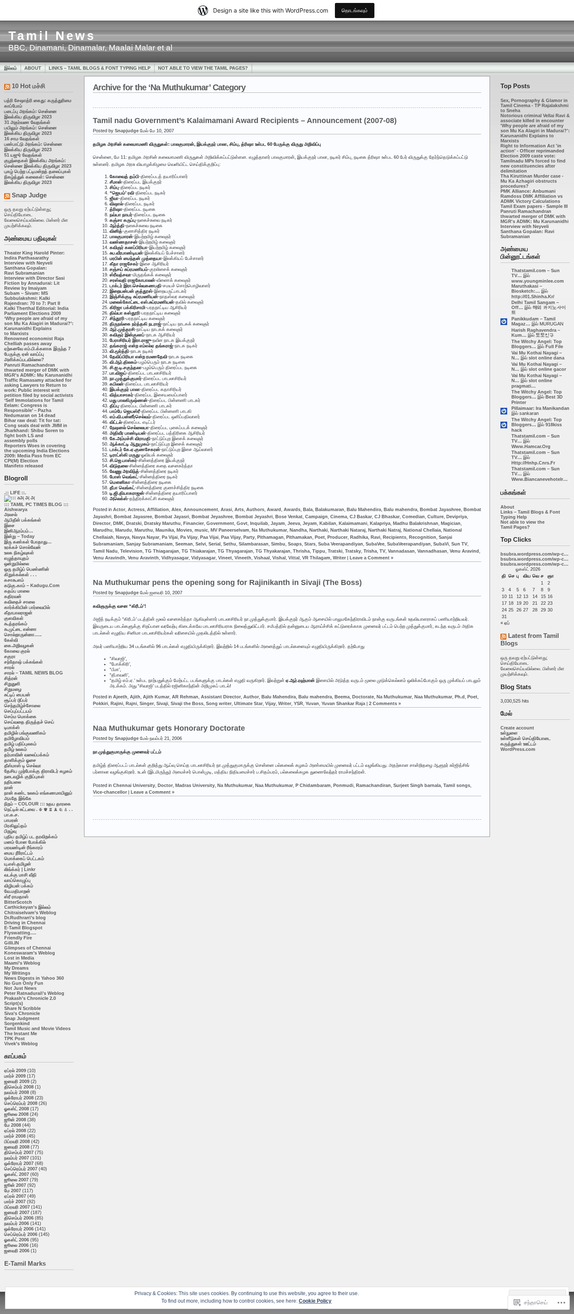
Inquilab (259, 523)
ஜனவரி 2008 (16, 1146)
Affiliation (158, 509)
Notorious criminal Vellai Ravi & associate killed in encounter (535, 118)
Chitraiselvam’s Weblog (30, 912)
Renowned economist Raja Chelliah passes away (34, 341)
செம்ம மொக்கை (20, 716)
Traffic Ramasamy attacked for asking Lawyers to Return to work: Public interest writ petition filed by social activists (38, 388)
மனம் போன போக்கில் (25, 842)
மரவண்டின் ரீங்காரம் (23, 847)
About (32, 68)
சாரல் (9, 667)
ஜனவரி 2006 (16, 1250)
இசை (9, 525)
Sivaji (162, 703)
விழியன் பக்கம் (18, 885)
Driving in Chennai (24, 922)
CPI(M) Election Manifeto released (23, 463)
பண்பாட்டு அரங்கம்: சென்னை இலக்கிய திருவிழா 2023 (33, 147)
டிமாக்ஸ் (12, 727)
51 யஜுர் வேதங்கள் (23, 154)
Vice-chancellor (110, 792)
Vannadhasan (432, 550)
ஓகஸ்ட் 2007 (16, 1174)
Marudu (123, 529)
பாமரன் (11, 820)
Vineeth (242, 557)
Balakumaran (329, 509)
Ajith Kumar (156, 696)
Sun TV (459, 543)
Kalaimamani (353, 523)
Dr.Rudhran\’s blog (25, 917)
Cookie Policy (315, 1301)
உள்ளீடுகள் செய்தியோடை (525, 738)
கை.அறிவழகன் (19, 645)
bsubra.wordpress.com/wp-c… (534, 553)
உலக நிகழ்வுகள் (19, 552)
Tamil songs (456, 785)
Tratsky (353, 550)
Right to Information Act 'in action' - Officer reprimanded (532, 148)
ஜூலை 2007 (16, 1179)
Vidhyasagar (175, 557)
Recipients (394, 537)
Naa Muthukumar (433, 696)
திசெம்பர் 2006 (19, 1217)
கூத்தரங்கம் (15, 623)
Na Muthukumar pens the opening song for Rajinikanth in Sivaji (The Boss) (227, 582)
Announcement (201, 509)
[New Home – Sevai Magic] (19, 497)
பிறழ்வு (10, 831)
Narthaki (318, 529)
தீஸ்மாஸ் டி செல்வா (22, 765)
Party (249, 537)
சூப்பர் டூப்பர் (16, 700)
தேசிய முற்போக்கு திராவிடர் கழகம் (38, 771)
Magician (451, 523)
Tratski (335, 550)
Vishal (279, 557)
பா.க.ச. (11, 814)
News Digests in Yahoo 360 (34, 978)
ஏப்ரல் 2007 (15, 1196)
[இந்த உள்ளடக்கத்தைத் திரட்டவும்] (7, 87)
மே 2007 (12, 1190)
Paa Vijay (231, 537)
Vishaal (262, 557)
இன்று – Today (19, 536)
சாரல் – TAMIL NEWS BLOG (33, 672)
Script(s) (13, 1003)
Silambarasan (254, 543)
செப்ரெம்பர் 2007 (20, 1168)
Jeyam (310, 523)
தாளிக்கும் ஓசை (20, 760)
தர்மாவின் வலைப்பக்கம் (26, 754)
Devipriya (456, 516)
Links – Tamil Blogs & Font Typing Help (99, 68)
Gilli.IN (11, 942)
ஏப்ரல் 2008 (15, 1130)
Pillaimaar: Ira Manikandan (540, 408)
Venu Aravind (464, 550)
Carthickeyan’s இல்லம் (27, 907)
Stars (310, 543)
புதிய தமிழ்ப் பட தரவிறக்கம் (31, 836)
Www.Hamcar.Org (530, 446)
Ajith (135, 696)
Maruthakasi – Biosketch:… (526, 288)
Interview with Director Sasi (34, 278)
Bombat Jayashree (440, 509)
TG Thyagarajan (235, 550)
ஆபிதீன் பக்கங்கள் (22, 519)
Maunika (164, 529)
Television (131, 550)
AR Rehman (185, 696)
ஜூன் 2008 (15, 1119)
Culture (435, 516)
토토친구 (545, 335)
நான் (8, 787)
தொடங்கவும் (355, 10)
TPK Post (14, 1038)
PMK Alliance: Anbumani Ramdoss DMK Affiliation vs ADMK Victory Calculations (531, 196)
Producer (337, 537)
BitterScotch (18, 902)
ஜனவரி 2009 (16, 1081)
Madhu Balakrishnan (415, 523)
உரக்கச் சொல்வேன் (22, 547)
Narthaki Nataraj (348, 529)
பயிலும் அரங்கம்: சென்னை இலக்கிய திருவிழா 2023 (30, 130)
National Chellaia (422, 529)
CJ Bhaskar (387, 516)
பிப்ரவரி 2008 (17, 1141)
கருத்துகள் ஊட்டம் (518, 743)
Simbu (278, 543)
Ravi (375, 537)
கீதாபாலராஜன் (18, 612)
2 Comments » (385, 703)
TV (382, 550)
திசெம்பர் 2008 (19, 1086)
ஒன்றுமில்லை (16, 563)
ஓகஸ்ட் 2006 (16, 1239)
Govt (242, 523)
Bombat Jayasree (133, 516)
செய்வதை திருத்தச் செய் (29, 721)
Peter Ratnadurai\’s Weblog (34, 993)
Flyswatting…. (20, 932)
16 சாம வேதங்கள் (21, 138)
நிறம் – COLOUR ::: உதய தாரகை (37, 803)
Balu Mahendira (364, 509)
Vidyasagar (203, 557)
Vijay (270, 703)
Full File (554, 346)
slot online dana (546, 357)
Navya (122, 537)
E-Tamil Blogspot (23, 927)
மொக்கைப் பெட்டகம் (24, 858)
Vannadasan (401, 550)
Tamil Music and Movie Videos (37, 1028)
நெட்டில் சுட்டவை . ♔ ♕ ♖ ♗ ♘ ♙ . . (38, 809)
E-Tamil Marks (25, 1263)
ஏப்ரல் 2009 (15, 1070)
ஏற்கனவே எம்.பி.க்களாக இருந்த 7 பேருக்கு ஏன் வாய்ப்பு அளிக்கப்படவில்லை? (37, 354)
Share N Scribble (22, 1008)
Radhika (359, 537)
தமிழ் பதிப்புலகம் (20, 743)
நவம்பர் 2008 (16, 1092)
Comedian (413, 516)
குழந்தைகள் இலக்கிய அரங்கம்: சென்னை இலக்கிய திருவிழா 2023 (37, 163)
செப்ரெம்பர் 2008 (20, 1103)
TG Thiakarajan (198, 550)
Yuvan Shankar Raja (343, 703)
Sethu (229, 543)
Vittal (294, 557)
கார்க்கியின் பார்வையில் (27, 607)
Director (102, 523)
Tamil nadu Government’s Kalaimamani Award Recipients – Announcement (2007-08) (245, 120)
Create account (517, 727)
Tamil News (52, 35)
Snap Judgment (21, 1018)
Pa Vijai (170, 537)
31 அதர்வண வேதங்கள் (27, 122)
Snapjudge (127, 130)
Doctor (165, 785)
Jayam (278, 523)
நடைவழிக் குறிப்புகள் (24, 776)
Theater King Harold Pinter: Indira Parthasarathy (34, 255)
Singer (147, 703)
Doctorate (363, 696)
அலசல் (10, 514)
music (201, 529)
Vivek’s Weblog (21, 1043)
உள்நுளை (509, 732)
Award (274, 509)
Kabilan (327, 523)
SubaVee (375, 543)
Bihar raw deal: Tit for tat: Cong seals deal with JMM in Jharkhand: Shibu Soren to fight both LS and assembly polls (35, 430)
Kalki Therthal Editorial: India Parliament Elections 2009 (36, 311)
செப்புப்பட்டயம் (18, 710)
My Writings (17, 973)
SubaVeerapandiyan (409, 543)
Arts (239, 509)
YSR (298, 703)
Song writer (219, 703)
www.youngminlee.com (537, 280)
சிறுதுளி (12, 683)
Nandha (298, 529)
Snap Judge (29, 195)
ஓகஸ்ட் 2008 (16, 1108)
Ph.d (460, 696)
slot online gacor (547, 369)
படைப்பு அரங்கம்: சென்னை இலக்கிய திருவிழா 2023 (30, 114)
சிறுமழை (12, 689)
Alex (176, 509)
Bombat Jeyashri (254, 516)
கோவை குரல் (17, 650)
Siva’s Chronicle (22, 1013)
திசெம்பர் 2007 (19, 1152)
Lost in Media (19, 957)
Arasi (226, 509)
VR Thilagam (316, 557)
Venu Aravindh (109, 557)
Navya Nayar (145, 537)
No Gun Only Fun (23, 983)
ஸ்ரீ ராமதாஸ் (16, 896)
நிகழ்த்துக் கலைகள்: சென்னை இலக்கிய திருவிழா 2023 (34, 179)
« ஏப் (505, 622)
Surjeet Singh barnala (417, 785)
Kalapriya (380, 523)
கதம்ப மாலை (16, 590)
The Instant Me (20, 1033)
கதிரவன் (12, 596)
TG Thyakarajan (272, 550)
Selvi (200, 543)
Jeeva (293, 523)
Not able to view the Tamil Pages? (203, 68)
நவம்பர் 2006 (16, 1223)
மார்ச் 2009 (15, 1075)
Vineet (225, 557)
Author (251, 696)
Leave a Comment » (371, 557)
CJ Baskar (361, 516)
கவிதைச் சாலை (19, 601)
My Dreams (16, 967)
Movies (184, 529)
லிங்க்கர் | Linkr (19, 869)
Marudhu (103, 529)
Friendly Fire (18, 937)
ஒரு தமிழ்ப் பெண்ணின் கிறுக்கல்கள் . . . (26, 572)
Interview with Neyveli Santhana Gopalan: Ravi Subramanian (28, 267)
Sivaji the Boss (187, 703)
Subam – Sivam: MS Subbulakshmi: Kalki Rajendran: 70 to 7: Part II (32, 298)
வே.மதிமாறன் (17, 891)
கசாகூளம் (14, 579)
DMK (118, 523)
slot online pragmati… (531, 383)
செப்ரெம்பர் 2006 (20, 1234)
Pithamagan (270, 537)
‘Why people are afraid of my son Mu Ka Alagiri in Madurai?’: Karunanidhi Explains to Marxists (39, 326)
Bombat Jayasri (172, 516)
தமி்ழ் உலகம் (15, 749)
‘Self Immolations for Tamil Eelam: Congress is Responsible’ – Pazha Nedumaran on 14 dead (33, 408)
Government (220, 523)
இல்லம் (10, 68)
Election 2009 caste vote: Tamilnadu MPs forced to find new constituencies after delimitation (533, 163)
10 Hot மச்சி (28, 85)
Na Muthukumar (269, 529)
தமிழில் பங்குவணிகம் (25, 732)
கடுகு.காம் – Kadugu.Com (32, 585)
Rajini (117, 703)
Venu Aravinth (143, 557)
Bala (308, 509)
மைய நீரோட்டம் (18, 852)
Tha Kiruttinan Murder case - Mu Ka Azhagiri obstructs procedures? (531, 181)
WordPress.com (517, 749)
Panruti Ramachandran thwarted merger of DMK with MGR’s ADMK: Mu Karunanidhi (38, 370)
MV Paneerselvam (230, 529)
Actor (119, 509)
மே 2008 (12, 1125)
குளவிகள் (14, 618)
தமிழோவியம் (16, 738)
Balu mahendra (400, 509)
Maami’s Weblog (22, 962)
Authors (255, 509)
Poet (320, 537)
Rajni (131, 703)
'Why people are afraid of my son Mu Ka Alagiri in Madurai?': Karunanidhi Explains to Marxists (535, 133)
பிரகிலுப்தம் (15, 825)
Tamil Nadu (105, 550)
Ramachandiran (373, 785)
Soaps (295, 543)
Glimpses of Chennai (27, 947)
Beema (342, 696)
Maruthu (143, 529)
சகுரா (10, 656)
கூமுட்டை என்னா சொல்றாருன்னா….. (23, 632)
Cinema (338, 516)
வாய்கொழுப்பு (17, 880)
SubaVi (441, 543)
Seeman (184, 543)
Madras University (195, 785)
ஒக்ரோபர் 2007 (19, 1163)
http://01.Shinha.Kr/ (532, 296)
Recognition (422, 537)
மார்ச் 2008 (15, 1135)
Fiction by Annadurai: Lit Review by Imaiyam (32, 286)
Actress (136, 509)
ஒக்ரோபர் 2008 (19, 1097)
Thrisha (301, 550)
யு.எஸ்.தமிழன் (17, 863)
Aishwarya (15, 509)
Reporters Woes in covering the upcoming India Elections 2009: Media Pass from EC (36, 450)
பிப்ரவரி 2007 (17, 1206)
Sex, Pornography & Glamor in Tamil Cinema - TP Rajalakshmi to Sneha (534, 105)
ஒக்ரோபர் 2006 (19, 1228)
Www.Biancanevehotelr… (539, 479)
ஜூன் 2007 (15, 1185)
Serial (214, 543)
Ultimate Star (248, 703)
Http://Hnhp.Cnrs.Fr (533, 462)
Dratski (134, 523)
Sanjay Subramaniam (149, 543)
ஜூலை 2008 (16, 1114)
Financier (193, 523)
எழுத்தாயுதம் (16, 558)
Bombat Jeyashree (212, 516)
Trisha (370, 550)
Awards (292, 509)
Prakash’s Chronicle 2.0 (30, 998)
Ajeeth (120, 696)
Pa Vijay (188, 537)
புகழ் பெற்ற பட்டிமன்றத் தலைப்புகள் (37, 171)
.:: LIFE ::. (15, 492)
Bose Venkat (289, 516)
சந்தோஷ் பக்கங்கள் (23, 661)
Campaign (316, 516)
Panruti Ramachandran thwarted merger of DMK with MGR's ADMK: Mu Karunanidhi (534, 216)
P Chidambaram (313, 785)
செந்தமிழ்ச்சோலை (22, 705)
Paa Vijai (209, 537)
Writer (339, 557)
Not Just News (20, 988)
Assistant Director (221, 696)
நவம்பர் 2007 (16, 1157)
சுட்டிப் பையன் (17, 694)
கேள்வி (11, 640)
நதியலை (12, 781)
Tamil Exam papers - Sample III (534, 206)
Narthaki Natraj (384, 529)
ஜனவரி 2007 (16, 1212)
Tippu (318, 550)
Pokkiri (100, 703)
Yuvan (312, 703)
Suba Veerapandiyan (340, 543)
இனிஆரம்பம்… (18, 530)
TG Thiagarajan (162, 550)
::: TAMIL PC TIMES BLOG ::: (36, 504)
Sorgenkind (17, 1023)
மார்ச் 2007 (15, 1201)
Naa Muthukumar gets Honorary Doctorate (169, 728)
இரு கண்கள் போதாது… (28, 541)
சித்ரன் (11, 678)
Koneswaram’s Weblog (29, 952)
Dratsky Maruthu (162, 523)
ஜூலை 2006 (16, 1245)
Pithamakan (299, 537)
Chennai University (134, 785)
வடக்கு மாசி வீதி (20, 874)
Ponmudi (343, 785)
